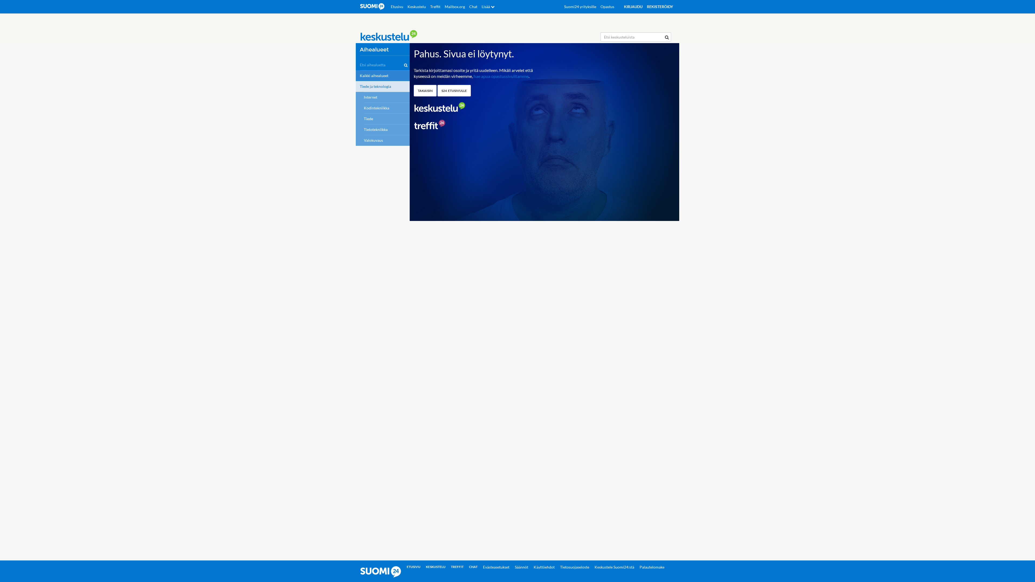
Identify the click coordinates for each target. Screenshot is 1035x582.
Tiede (368, 118)
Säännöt (521, 567)
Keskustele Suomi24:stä (614, 567)
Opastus (607, 6)
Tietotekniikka (376, 129)
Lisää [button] (486, 6)
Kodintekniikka (376, 108)
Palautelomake (652, 567)
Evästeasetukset (496, 567)
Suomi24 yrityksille (580, 6)
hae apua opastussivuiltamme (501, 76)
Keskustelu (417, 6)
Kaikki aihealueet (374, 75)
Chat (473, 6)
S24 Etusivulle (454, 91)
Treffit (435, 6)
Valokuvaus (373, 140)
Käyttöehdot (544, 567)
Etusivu (397, 6)
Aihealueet (374, 50)
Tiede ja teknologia (375, 86)
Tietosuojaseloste (574, 567)
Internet (370, 97)
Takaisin (425, 91)
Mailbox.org (455, 6)
